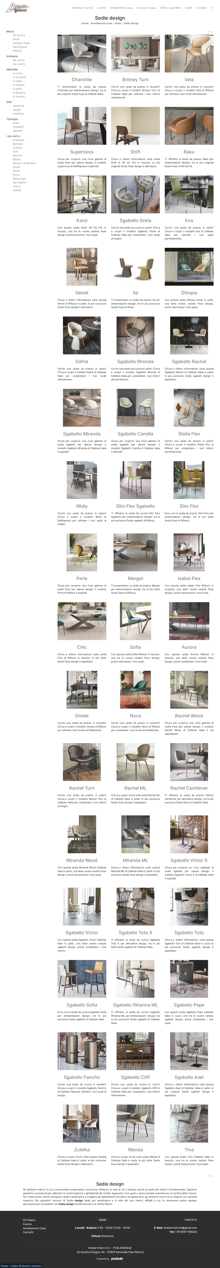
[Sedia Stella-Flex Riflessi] (189, 408)
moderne (18, 113)
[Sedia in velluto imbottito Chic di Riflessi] (81, 621)
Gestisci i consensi (31, 1266)
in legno (18, 81)
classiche (18, 105)
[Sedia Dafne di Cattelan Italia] (81, 335)
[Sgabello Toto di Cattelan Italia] (189, 907)
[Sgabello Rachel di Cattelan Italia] (189, 335)
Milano (17, 159)
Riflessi (17, 50)
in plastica (19, 92)
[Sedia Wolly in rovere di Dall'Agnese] (81, 480)
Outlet (188, 7)
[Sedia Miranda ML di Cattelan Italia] (135, 834)
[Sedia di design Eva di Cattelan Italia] (189, 194)
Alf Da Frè (19, 35)
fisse (16, 122)
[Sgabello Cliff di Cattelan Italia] (135, 1051)
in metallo (19, 84)
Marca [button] (10, 31)
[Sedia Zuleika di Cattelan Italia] (81, 1123)
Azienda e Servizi (82, 7)
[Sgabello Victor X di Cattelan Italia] (189, 834)
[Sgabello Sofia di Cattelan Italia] (81, 979)
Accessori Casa (146, 7)
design (17, 109)
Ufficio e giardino (170, 7)
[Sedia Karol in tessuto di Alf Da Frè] (81, 194)
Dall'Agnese (20, 46)
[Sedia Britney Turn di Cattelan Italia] (135, 53)
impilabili (18, 126)
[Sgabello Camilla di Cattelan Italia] (135, 408)
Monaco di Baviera (24, 163)
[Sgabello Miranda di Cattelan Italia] (81, 408)
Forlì (15, 151)
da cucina (19, 60)
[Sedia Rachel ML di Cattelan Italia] (135, 762)
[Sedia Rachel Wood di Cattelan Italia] (189, 690)
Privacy (4, 1266)
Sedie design (131, 23)
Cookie (14, 1266)
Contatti (202, 7)
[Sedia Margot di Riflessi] (135, 552)
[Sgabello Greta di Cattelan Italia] (135, 194)
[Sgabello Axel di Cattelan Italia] (189, 1051)
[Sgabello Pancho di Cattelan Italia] (81, 1051)
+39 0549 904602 (186, 1231)
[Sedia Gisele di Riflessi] (81, 690)
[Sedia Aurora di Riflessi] (189, 621)
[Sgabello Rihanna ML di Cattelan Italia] (135, 979)
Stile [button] (9, 102)
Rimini (16, 170)
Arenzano (18, 140)
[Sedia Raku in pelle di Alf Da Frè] (189, 126)
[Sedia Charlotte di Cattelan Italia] (81, 53)
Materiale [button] (12, 69)
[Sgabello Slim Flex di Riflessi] (135, 480)
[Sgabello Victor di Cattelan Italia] (81, 907)
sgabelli (17, 130)
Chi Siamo (29, 1220)
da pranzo (19, 64)
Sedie (118, 23)
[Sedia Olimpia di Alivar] (189, 267)
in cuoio (18, 73)
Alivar (16, 39)
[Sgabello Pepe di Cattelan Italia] (189, 979)
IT (212, 7)
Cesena (17, 147)
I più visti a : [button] (13, 136)
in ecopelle (19, 77)
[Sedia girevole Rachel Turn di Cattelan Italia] (81, 762)
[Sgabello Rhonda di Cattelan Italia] (135, 335)
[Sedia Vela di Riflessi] (189, 53)
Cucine (101, 7)
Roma (16, 174)
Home (85, 23)
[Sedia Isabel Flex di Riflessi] (189, 552)
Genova (17, 155)
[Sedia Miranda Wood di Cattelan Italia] (81, 834)
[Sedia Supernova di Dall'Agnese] (81, 126)
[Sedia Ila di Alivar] (135, 267)
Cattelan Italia (21, 43)
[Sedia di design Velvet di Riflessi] (81, 267)
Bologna (18, 143)
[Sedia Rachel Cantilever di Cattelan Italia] (189, 762)
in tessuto (19, 96)
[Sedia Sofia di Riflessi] (135, 621)
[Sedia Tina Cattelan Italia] (189, 1123)
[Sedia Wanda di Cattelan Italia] (135, 1123)
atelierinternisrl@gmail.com (180, 1227)
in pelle (17, 88)
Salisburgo (19, 178)
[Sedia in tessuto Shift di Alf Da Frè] (135, 126)
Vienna (17, 190)
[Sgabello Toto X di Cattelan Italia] (135, 907)
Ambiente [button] (12, 56)
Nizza (16, 167)
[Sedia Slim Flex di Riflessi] (189, 480)
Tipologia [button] (12, 119)
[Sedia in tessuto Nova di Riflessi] (135, 690)
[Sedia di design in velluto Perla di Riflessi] (81, 552)
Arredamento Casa (121, 7)
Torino (17, 186)
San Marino (20, 182)
